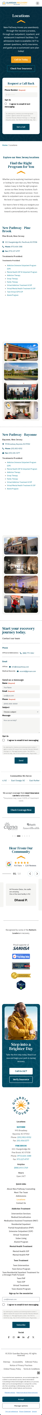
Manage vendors (10, 1392)
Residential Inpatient (21, 1224)
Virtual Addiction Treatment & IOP (19, 285)
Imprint (34, 1411)
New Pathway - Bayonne (19, 434)
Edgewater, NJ (30, 780)
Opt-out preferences (11, 1411)
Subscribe (21, 1325)
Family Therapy (12, 282)
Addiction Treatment (21, 1208)
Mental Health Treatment (21, 1246)
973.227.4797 (23, 1159)
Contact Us (21, 1203)
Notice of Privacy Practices (21, 1365)
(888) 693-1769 (21, 1168)
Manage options (21, 1406)
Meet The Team (21, 1192)
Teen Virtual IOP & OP (15, 292)
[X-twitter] (33, 1337)
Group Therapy (12, 279)
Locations (21, 1121)
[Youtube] (19, 1337)
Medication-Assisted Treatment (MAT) (21, 1220)
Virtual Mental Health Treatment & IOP (21, 288)
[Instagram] (14, 1337)
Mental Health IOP (21, 1251)
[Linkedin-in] (23, 1337)
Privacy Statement (25, 1411)
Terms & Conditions (31, 1369)
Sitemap (6, 1362)
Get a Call (21, 127)
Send (21, 760)
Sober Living (21, 1238)
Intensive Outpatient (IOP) (21, 1231)
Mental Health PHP (21, 1255)
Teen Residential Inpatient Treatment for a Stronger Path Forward (20, 1273)
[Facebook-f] (9, 1337)
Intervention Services (21, 1213)
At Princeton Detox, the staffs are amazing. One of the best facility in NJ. (20, 891)
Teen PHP (21, 1278)
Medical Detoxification (21, 1217)
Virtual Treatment (21, 1235)
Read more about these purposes (27, 1392)
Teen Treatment (21, 1260)
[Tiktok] (28, 1337)
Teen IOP (21, 1282)
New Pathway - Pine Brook (16, 229)
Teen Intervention (21, 1265)
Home (5, 145)
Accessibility (17, 1362)
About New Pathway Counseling (21, 1189)
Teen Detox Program (21, 1269)
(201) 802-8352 (24, 1137)
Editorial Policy (31, 1362)
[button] (38, 1373)
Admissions (21, 1196)
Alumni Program (12, 295)
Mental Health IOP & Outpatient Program (22, 272)
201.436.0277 (23, 1140)
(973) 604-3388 (24, 1156)
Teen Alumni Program (21, 1289)
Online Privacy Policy (12, 1369)
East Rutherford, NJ (11, 780)
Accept (21, 1399)
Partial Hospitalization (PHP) (21, 1228)
